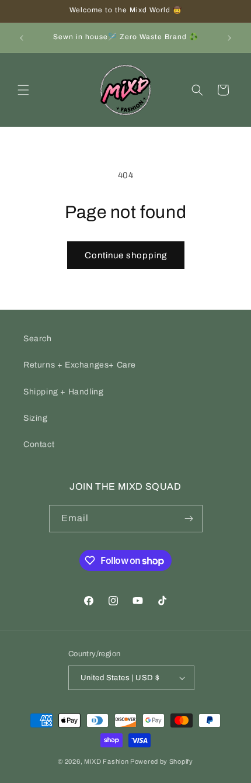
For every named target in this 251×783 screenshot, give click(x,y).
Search (37, 338)
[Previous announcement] (21, 38)
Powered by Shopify (161, 761)
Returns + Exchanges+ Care (79, 365)
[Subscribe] (189, 518)
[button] (23, 90)
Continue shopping (126, 255)
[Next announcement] (229, 38)
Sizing (35, 418)
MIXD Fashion (106, 761)
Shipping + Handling (63, 391)
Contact (38, 444)
